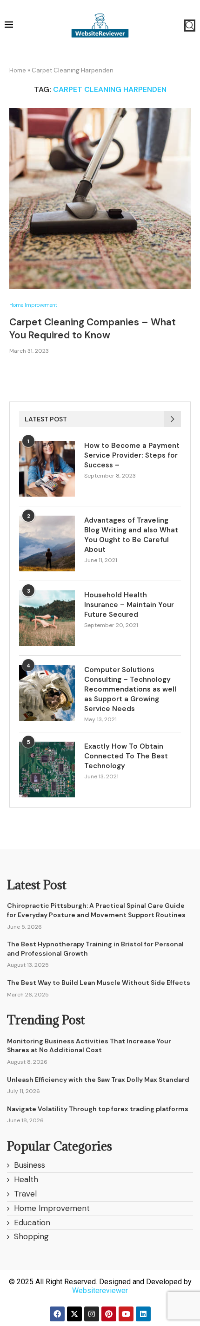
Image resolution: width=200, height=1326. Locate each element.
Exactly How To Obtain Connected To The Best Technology (126, 756)
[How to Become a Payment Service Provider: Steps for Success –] (47, 469)
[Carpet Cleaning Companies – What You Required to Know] (100, 198)
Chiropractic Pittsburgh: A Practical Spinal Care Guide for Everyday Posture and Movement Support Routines (96, 910)
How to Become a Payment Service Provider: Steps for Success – (132, 455)
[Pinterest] (108, 1314)
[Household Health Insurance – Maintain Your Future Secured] (47, 618)
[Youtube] (126, 1314)
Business (29, 1165)
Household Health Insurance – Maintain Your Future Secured (129, 604)
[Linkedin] (143, 1314)
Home (17, 70)
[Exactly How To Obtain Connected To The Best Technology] (47, 769)
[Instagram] (91, 1314)
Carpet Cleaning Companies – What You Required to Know (92, 329)
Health (26, 1179)
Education (32, 1222)
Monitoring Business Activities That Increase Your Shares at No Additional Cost (89, 1045)
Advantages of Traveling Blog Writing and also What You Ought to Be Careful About (131, 535)
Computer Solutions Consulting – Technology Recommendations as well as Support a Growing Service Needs (130, 689)
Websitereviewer (100, 1290)
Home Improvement (33, 305)
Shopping (31, 1236)
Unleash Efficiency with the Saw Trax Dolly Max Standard (98, 1079)
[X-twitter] (74, 1314)
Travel (25, 1194)
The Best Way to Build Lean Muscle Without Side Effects (98, 982)
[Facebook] (57, 1314)
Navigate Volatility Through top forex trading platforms (97, 1109)
